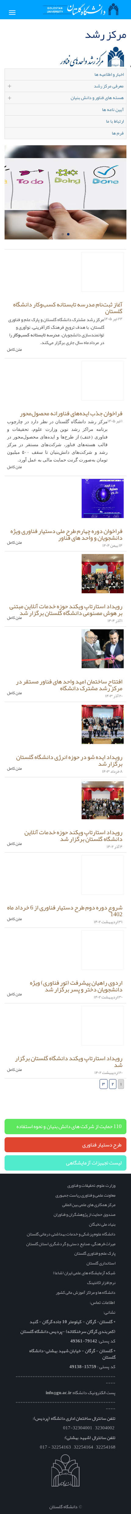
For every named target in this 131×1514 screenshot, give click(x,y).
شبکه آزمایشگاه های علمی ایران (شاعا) (84, 1272)
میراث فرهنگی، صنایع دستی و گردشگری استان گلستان (70, 1243)
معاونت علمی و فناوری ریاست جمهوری (85, 1195)
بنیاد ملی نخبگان (102, 1224)
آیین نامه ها (113, 109)
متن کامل (14, 349)
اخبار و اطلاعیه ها (109, 74)
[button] (68, 234)
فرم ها (118, 133)
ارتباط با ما (115, 121)
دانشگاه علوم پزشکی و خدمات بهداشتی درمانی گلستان (71, 1234)
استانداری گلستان (101, 1263)
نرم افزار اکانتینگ (101, 1282)
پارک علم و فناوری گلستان (94, 1253)
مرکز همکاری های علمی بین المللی (88, 1204)
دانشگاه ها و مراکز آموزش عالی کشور (85, 1292)
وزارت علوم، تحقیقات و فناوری (91, 1185)
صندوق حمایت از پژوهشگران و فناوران (84, 1214)
